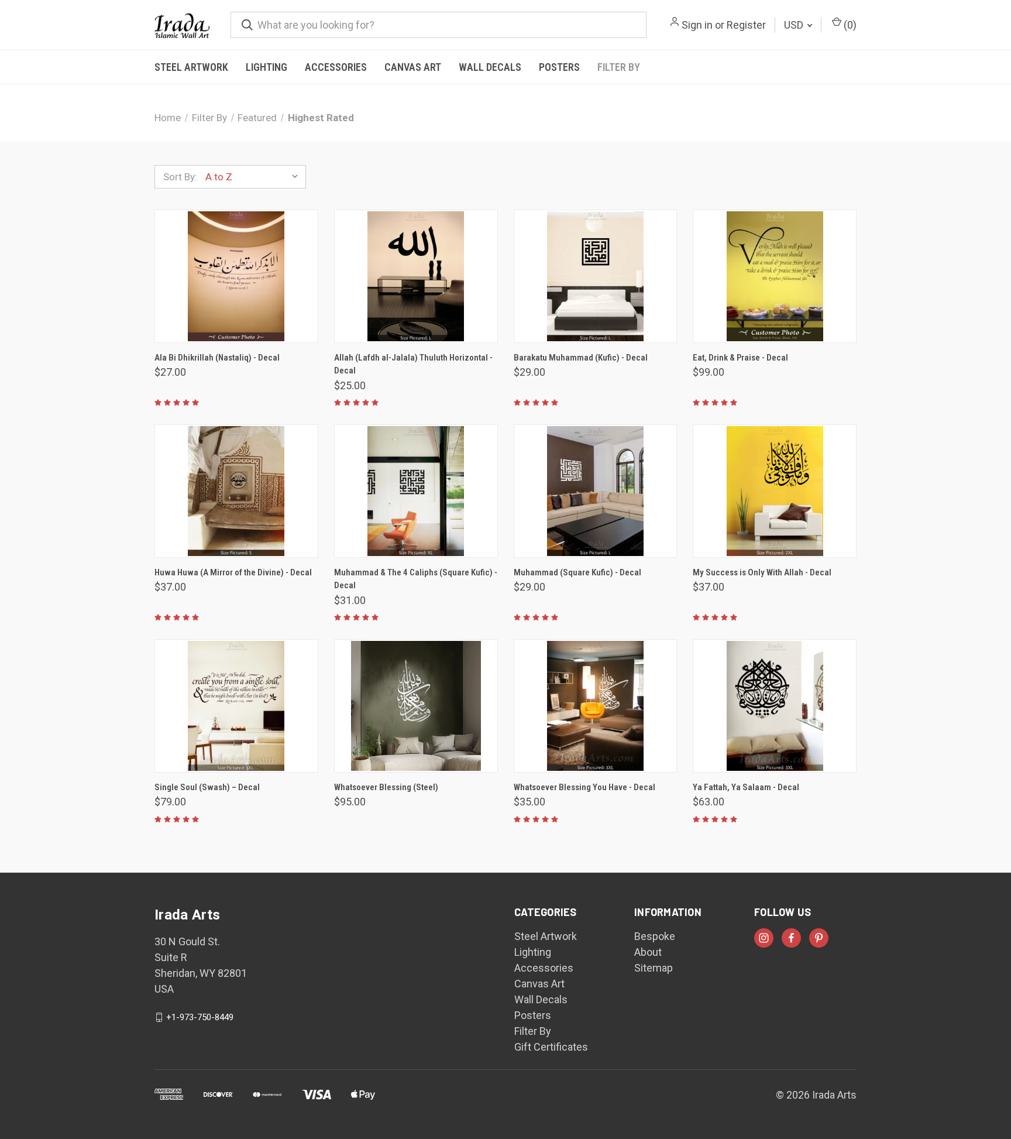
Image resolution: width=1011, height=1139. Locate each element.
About (648, 952)
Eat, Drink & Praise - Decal (740, 357)
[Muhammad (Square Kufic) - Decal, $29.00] (595, 491)
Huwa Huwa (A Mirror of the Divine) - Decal (233, 572)
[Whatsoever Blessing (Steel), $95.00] (416, 705)
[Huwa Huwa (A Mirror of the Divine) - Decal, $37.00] (236, 491)
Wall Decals (490, 67)
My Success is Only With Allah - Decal (762, 572)
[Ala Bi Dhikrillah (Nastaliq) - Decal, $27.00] (236, 276)
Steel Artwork (191, 67)
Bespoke (654, 936)
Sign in (697, 25)
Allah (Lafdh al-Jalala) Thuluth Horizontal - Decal (413, 364)
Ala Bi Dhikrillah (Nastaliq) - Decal (217, 357)
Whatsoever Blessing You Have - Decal (584, 787)
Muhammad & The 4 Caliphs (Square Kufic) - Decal (415, 579)
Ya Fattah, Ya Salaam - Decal (746, 787)
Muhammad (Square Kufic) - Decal (577, 572)
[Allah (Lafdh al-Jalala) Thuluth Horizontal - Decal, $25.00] (416, 276)
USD (795, 25)
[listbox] (254, 177)
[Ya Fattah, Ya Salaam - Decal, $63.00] (774, 705)
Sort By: (180, 177)
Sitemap (653, 968)
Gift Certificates (551, 1047)
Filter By (618, 67)
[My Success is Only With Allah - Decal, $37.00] (774, 491)
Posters (559, 67)
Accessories (336, 67)
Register (746, 25)
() (849, 25)
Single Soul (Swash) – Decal (207, 787)
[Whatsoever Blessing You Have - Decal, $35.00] (595, 705)
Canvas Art (412, 67)
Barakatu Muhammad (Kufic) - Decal (581, 357)
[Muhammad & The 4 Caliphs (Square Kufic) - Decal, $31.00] (416, 491)
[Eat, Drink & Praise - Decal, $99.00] (774, 276)
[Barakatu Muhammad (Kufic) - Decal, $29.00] (595, 276)
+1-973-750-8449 (199, 1017)
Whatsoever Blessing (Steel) (386, 787)
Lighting (266, 67)
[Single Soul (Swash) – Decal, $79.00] (236, 705)
